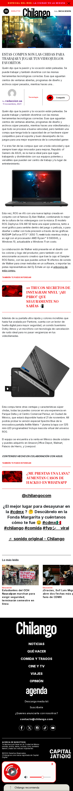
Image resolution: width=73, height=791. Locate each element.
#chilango (14, 527)
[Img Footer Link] (37, 691)
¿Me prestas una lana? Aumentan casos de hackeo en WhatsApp (48, 478)
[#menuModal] (6, 11)
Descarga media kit (36, 701)
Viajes (37, 674)
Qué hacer (36, 651)
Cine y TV (36, 666)
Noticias (36, 644)
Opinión (36, 681)
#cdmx (17, 511)
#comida (33, 527)
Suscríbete (36, 707)
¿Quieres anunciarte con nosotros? (36, 713)
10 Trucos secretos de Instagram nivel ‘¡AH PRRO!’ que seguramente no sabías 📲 (48, 296)
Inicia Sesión (64, 11)
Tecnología (33, 97)
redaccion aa (13, 101)
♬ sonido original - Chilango (37, 538)
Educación (7, 588)
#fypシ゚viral (56, 527)
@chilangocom (36, 495)
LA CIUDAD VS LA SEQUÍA (49, 3)
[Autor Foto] (12, 93)
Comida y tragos (36, 659)
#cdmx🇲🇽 (51, 522)
